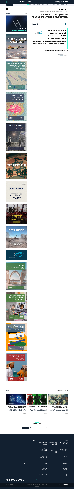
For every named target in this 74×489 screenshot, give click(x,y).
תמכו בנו (8, 1)
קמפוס (30, 4)
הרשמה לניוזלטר (25, 427)
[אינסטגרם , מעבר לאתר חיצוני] (19, 480)
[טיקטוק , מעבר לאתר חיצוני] (9, 480)
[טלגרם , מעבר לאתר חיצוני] (16, 480)
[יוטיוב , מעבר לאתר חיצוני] (14, 480)
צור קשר (17, 1)
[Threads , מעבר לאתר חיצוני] (7, 480)
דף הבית (66, 11)
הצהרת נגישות (37, 486)
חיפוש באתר (9, 4)
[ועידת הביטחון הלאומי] (16, 23)
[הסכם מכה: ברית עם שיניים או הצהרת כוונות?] (37, 404)
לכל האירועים (8, 13)
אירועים (54, 4)
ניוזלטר (34, 4)
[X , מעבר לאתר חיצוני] (35, 24)
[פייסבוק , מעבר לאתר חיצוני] (37, 24)
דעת (10, 484)
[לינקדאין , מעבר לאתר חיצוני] (33, 24)
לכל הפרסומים (8, 390)
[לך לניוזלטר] (30, 427)
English (13, 1)
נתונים (58, 4)
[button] (7, 9)
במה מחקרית (61, 55)
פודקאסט (38, 4)
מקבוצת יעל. (8, 484)
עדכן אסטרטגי (62, 11)
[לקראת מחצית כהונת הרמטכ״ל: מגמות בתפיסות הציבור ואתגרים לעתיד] (57, 404)
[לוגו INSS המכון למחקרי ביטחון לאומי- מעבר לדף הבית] (60, 484)
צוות (50, 4)
